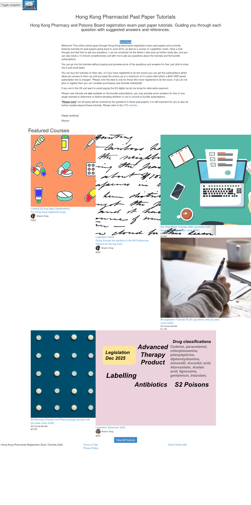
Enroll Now (125, 42)
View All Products (125, 440)
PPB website (130, 105)
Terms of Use (90, 444)
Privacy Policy (90, 448)
